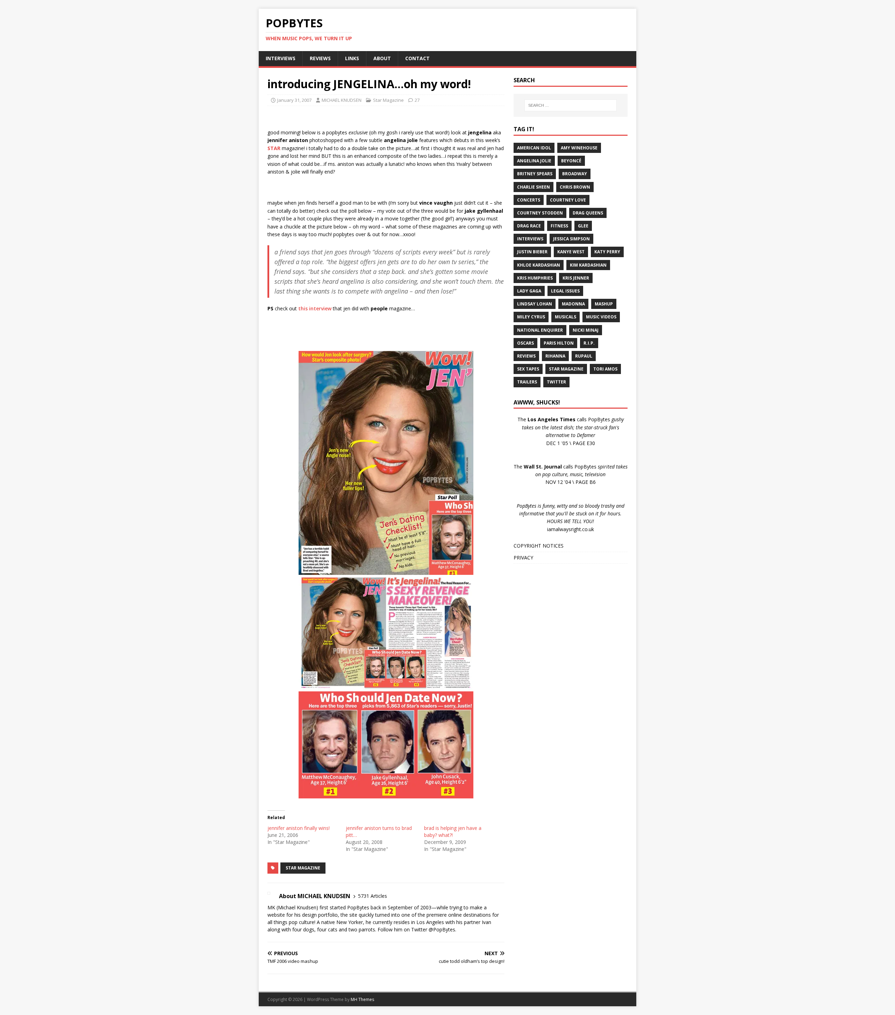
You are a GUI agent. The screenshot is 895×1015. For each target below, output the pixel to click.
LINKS (352, 58)
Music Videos (601, 317)
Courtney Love (568, 200)
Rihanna (555, 356)
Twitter (556, 382)
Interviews (530, 239)
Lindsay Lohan (534, 304)
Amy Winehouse (579, 148)
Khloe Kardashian (538, 265)
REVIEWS (320, 58)
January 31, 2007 (294, 100)
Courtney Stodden (540, 213)
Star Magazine (388, 100)
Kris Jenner (576, 278)
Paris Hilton (559, 343)
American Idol (534, 148)
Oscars (525, 343)
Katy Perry (607, 252)
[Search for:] (570, 105)
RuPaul (583, 356)
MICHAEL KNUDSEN (341, 100)
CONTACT (417, 58)
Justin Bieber (532, 252)
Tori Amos (605, 369)
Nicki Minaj (586, 330)
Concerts (528, 200)
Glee (583, 226)
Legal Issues (565, 291)
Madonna (573, 304)
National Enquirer (540, 330)
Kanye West (571, 252)
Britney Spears (534, 174)
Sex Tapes (528, 369)
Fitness (559, 226)
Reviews (526, 356)
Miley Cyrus (531, 317)
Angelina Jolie (534, 161)
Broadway (574, 174)
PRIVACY (523, 557)
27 (417, 100)
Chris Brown (575, 187)
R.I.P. (589, 343)
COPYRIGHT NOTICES (539, 545)
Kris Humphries (535, 278)
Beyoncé (571, 161)
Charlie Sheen (533, 187)
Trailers (527, 382)
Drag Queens (588, 213)
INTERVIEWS (280, 58)
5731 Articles (372, 896)
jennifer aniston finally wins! (298, 828)
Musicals (565, 317)
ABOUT (382, 58)
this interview (314, 308)
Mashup (604, 304)
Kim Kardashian (588, 265)
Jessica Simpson (571, 239)
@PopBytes (442, 929)
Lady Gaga (529, 291)
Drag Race (529, 226)
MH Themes (362, 999)
